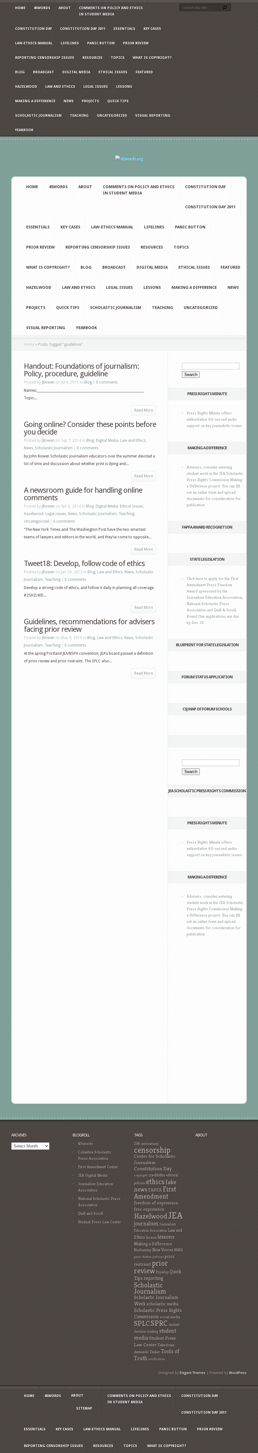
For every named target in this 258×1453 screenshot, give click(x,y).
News (69, 101)
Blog (20, 72)
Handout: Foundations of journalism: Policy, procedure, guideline (81, 370)
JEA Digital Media (93, 1175)
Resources (92, 58)
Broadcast (43, 72)
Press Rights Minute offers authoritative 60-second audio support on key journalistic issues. (215, 419)
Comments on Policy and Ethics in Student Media (111, 11)
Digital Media (76, 72)
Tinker (155, 1352)
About (65, 8)
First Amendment (155, 1193)
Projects (90, 101)
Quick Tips (118, 101)
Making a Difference (35, 101)
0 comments (107, 382)
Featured (144, 72)
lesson (151, 1237)
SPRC (159, 1323)
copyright (141, 1175)
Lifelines (70, 43)
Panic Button (101, 43)
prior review (151, 1267)
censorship (152, 1150)
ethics (155, 1182)
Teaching (79, 116)
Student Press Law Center (99, 1222)
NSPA (178, 1250)
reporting (153, 1278)
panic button (143, 1257)
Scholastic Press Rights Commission (158, 1313)
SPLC (142, 1323)
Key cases (152, 29)
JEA (175, 1215)
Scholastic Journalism (38, 116)
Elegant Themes (192, 1373)
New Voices (162, 1250)
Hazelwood (26, 87)
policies (158, 1257)
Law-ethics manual (34, 43)
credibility (157, 1175)
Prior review (136, 43)
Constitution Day (33, 29)
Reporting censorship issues (44, 58)
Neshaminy (142, 1250)
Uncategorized (112, 116)
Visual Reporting (153, 116)
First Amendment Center (98, 1167)
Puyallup (162, 1272)
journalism (146, 1223)
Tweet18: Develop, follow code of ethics (84, 563)
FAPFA (155, 1190)
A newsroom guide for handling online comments (83, 494)
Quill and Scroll (90, 1213)
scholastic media (162, 1304)
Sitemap (84, 1408)
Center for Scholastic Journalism (154, 1159)
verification (157, 1359)
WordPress (238, 1373)
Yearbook (24, 130)
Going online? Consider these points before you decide (90, 428)
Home (20, 8)
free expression (149, 1209)
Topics (118, 58)
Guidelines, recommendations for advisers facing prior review (89, 625)
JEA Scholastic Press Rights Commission (207, 790)
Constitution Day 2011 (82, 29)
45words (42, 8)
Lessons (124, 87)
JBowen (48, 382)
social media (170, 1317)
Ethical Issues (112, 72)
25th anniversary (146, 1144)
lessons (166, 1236)
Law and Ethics (60, 87)
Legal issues (95, 87)
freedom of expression (156, 1203)
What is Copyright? (152, 58)
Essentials (124, 29)
